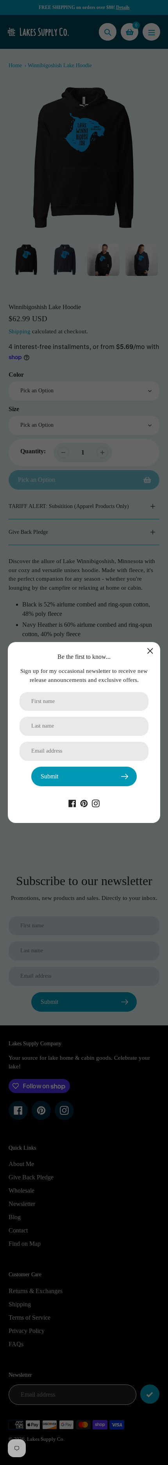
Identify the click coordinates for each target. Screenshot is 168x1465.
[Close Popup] (150, 651)
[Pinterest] (84, 802)
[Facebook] (72, 802)
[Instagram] (96, 802)
